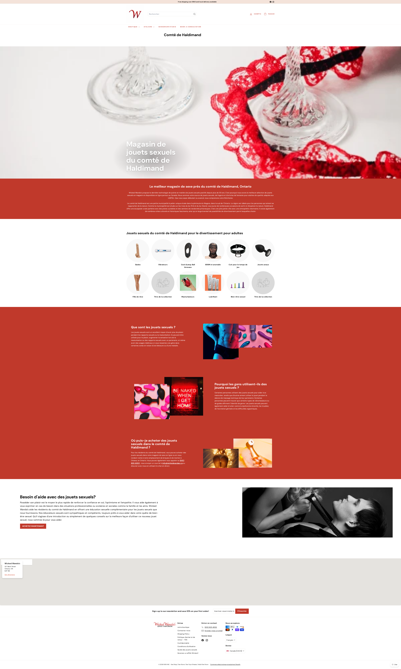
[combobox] (172, 14)
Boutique (133, 27)
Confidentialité (183, 643)
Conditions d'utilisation (187, 646)
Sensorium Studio (167, 27)
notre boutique (183, 627)
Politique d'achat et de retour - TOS (186, 638)
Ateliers (148, 27)
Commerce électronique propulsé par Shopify (225, 664)
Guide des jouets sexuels (187, 650)
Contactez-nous (184, 631)
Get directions (10, 575)
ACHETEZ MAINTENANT (33, 526)
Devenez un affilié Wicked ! (188, 653)
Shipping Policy (183, 634)
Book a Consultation (190, 27)
